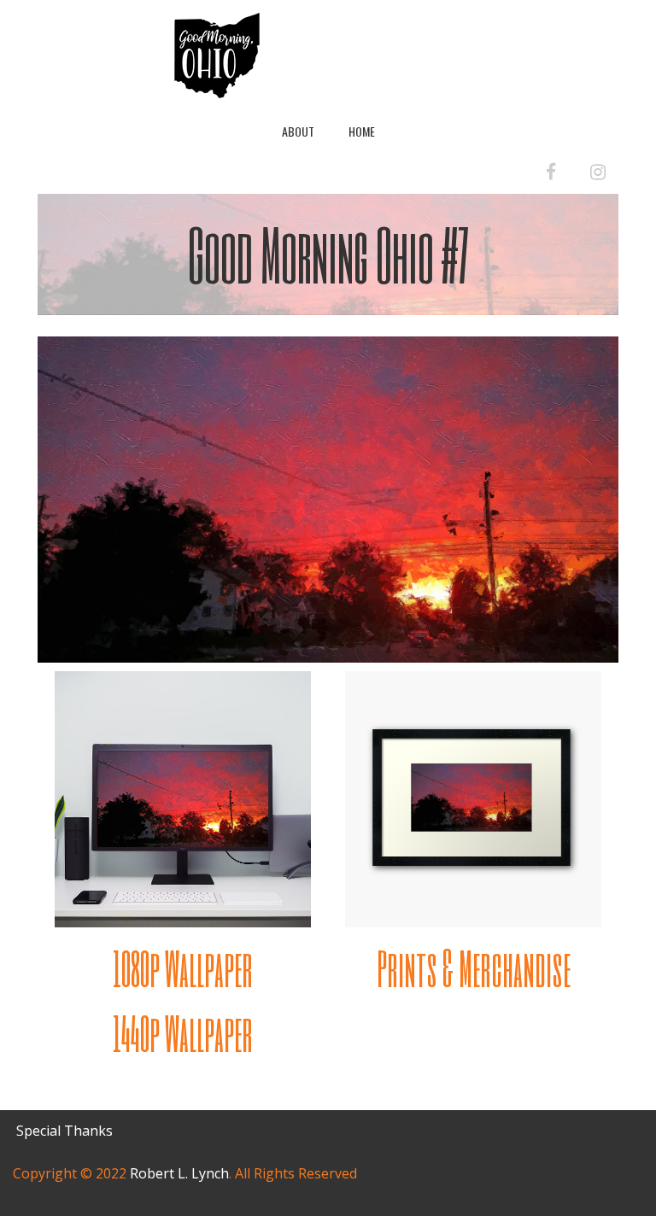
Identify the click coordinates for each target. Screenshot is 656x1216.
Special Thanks (64, 1130)
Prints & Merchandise (474, 968)
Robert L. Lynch (179, 1173)
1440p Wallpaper (183, 1032)
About (298, 131)
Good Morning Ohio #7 (328, 253)
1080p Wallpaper (183, 968)
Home (361, 131)
